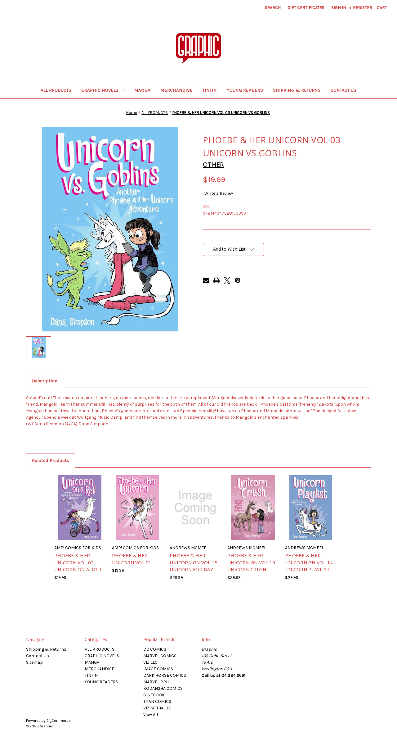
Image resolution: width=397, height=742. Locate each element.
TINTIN (210, 90)
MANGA (142, 90)
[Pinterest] (237, 280)
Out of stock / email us (80, 513)
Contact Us (343, 90)
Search (273, 7)
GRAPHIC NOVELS (99, 90)
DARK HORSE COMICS (164, 675)
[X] (227, 280)
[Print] (216, 280)
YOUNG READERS (245, 90)
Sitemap (34, 662)
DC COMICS (154, 649)
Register (362, 7)
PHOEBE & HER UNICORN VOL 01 (132, 559)
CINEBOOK (154, 695)
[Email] (206, 280)
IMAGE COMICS (158, 668)
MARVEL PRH (156, 682)
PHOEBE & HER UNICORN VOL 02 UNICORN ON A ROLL (78, 562)
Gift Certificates (306, 7)
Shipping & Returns (297, 90)
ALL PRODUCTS (56, 90)
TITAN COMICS (157, 701)
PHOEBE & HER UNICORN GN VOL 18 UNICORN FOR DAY (193, 562)
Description (44, 381)
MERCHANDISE (176, 90)
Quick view (71, 500)
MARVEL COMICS (159, 655)
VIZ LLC (150, 662)
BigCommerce (59, 720)
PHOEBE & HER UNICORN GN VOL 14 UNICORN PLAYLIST (309, 562)
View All (150, 714)
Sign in (338, 7)
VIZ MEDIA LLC (157, 708)
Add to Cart (195, 513)
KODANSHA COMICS (163, 688)
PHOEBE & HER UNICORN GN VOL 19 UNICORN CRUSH (251, 562)
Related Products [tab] (50, 460)
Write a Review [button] (218, 193)
